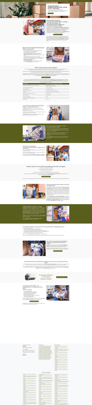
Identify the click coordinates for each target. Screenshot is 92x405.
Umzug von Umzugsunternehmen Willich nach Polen (62, 349)
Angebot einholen (50, 13)
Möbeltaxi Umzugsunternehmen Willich (44, 355)
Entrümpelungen (26, 79)
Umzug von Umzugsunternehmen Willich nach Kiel (46, 377)
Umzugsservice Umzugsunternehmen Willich (45, 346)
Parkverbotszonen (35, 172)
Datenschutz (24, 355)
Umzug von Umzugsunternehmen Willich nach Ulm (62, 385)
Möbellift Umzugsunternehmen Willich (44, 359)
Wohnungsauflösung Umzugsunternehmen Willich (46, 353)
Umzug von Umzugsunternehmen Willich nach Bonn (30, 375)
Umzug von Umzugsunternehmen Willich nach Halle (46, 380)
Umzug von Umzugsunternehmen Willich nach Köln (30, 402)
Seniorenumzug (43, 267)
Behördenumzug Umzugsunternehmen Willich (45, 357)
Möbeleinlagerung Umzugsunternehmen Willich (45, 351)
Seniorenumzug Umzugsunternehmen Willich (45, 352)
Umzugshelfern (62, 235)
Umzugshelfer (42, 114)
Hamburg (49, 189)
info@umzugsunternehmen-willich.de (30, 350)
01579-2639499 (26, 349)
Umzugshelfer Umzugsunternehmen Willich (45, 356)
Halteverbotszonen (55, 245)
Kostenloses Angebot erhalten (58, 34)
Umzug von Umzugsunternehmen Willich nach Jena (62, 403)
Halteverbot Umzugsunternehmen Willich (44, 349)
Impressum (24, 354)
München (39, 80)
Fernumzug (61, 191)
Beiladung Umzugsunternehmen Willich (44, 358)
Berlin (39, 230)
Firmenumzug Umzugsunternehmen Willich (45, 348)
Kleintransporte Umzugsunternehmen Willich (45, 354)
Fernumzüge (25, 230)
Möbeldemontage (26, 71)
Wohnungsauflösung (50, 267)
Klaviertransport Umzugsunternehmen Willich (45, 350)
